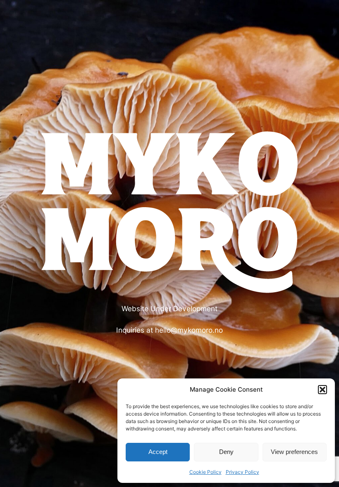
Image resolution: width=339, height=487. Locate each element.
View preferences (294, 451)
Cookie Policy (205, 472)
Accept (157, 451)
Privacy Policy (242, 472)
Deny (226, 451)
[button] (322, 389)
